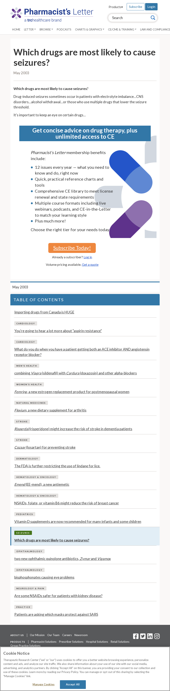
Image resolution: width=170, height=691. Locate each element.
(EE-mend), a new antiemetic (41, 484)
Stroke (22, 421)
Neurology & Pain (30, 588)
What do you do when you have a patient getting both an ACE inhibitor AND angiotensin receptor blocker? (81, 352)
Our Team (53, 635)
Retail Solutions (120, 641)
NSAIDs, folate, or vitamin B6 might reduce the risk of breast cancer (66, 503)
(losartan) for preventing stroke (44, 447)
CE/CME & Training (121, 29)
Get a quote (90, 264)
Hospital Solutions (97, 641)
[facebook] (135, 637)
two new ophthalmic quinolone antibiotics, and (62, 558)
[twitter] (142, 637)
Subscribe (135, 7)
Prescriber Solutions (71, 641)
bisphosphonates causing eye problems (44, 577)
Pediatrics (24, 514)
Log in (88, 257)
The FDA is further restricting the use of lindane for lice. (57, 466)
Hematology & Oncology (36, 477)
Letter (29, 29)
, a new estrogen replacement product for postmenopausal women (71, 392)
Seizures (23, 533)
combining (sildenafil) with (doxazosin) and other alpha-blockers (75, 373)
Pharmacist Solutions (43, 641)
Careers (67, 635)
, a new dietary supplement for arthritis (50, 410)
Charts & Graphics (89, 29)
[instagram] (157, 637)
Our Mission (37, 635)
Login (151, 7)
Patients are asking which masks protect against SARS (56, 614)
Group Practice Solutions (25, 645)
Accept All (73, 684)
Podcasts (64, 29)
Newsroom (81, 635)
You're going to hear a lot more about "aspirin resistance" (58, 331)
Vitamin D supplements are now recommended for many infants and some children (77, 521)
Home (16, 29)
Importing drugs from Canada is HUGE (44, 312)
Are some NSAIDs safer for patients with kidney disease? (58, 596)
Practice (23, 607)
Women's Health (29, 384)
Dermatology (27, 458)
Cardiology (25, 323)
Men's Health (26, 365)
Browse (45, 29)
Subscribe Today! (72, 248)
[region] (85, 669)
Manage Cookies (44, 684)
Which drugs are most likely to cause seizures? (51, 540)
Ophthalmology (29, 551)
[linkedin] (150, 637)
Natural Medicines (31, 403)
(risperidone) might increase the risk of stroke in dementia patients (73, 429)
